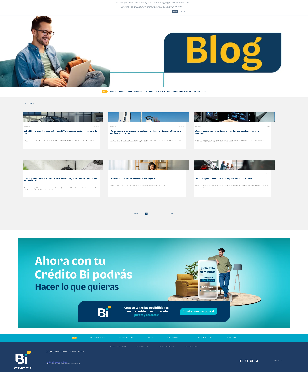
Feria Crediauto (199, 91)
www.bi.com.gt (277, 360)
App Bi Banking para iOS (191, 346)
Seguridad (149, 91)
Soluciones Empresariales (182, 91)
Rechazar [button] (183, 11)
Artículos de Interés (163, 91)
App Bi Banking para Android (167, 346)
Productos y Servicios (117, 91)
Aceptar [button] (175, 11)
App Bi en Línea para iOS (142, 346)
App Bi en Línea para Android (118, 346)
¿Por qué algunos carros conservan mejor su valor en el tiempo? (223, 178)
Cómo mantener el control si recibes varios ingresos (133, 178)
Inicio (105, 91)
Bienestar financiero (135, 91)
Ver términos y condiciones (56, 362)
